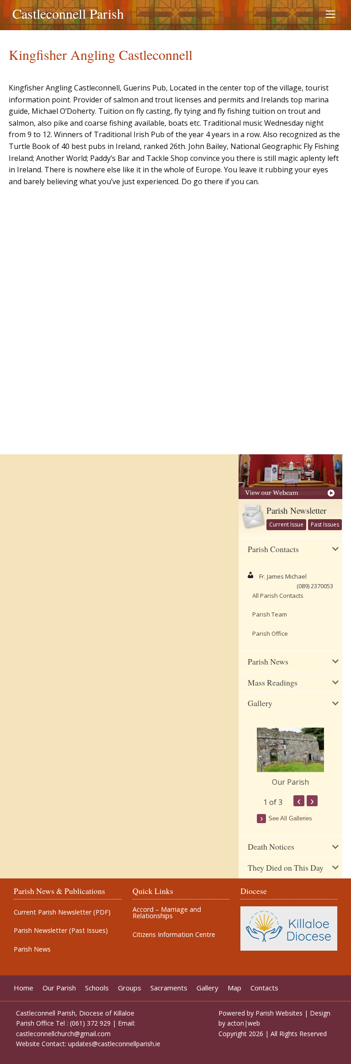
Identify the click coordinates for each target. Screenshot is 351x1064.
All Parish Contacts (277, 595)
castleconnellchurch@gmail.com (63, 1033)
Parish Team (269, 614)
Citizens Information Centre (174, 934)
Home (23, 987)
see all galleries (290, 818)
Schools (97, 987)
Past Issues (325, 524)
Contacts (264, 987)
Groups (129, 987)
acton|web (243, 1023)
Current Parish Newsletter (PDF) (62, 912)
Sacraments (168, 987)
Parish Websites (279, 1013)
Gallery (207, 987)
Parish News (32, 949)
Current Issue (286, 524)
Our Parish (290, 782)
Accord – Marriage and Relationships (167, 913)
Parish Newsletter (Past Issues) (61, 930)
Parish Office (270, 633)
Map (234, 987)
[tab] (290, 549)
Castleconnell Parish (68, 13)
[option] (290, 758)
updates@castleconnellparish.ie (114, 1043)
